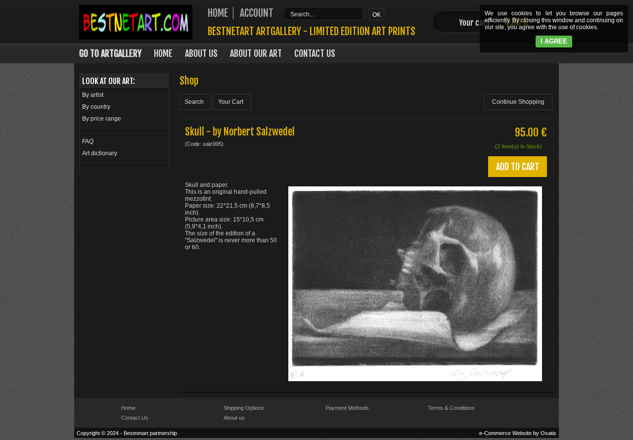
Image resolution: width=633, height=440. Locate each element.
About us (234, 418)
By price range (101, 118)
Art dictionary (99, 153)
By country (96, 106)
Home (163, 53)
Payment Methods (347, 408)
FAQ (87, 141)
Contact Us (314, 53)
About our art (256, 53)
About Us (201, 53)
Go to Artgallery (110, 53)
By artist (92, 94)
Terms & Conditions (451, 408)
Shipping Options (244, 408)
